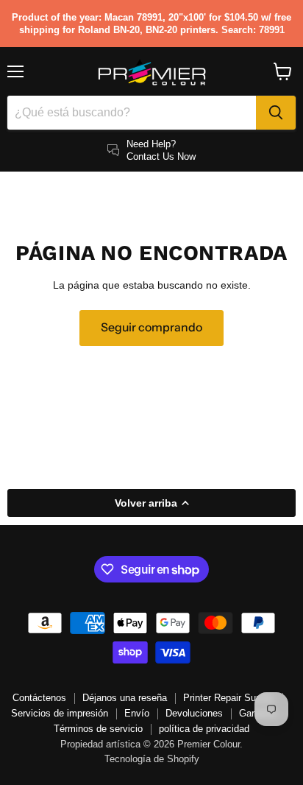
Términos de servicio (98, 728)
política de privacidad (204, 728)
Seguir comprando (151, 327)
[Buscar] (276, 113)
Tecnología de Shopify (151, 758)
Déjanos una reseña (124, 697)
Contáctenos (39, 697)
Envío (136, 713)
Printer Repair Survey (228, 697)
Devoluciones (194, 713)
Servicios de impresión (59, 713)
